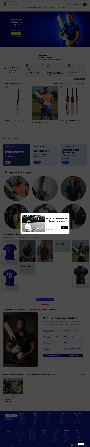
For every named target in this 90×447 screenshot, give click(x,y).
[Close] (68, 211)
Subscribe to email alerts (52, 227)
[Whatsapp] (86, 443)
